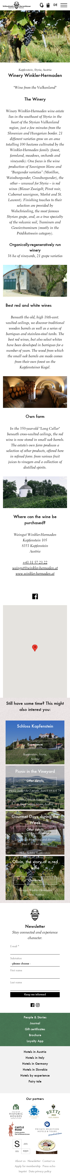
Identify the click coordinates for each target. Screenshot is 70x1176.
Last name (16, 982)
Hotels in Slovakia (35, 1069)
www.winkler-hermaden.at (35, 574)
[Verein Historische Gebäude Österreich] (16, 1113)
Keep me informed (35, 994)
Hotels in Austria (35, 1052)
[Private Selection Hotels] (48, 1130)
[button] (35, 648)
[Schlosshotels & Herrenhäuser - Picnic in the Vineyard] (35, 808)
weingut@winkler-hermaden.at (35, 568)
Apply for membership (28, 1166)
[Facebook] (35, 598)
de (55, 5)
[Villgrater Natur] (46, 1148)
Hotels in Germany (35, 1063)
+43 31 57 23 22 (35, 563)
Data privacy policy (40, 1171)
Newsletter (34, 1161)
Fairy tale (35, 1081)
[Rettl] (53, 1113)
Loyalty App (35, 1041)
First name (16, 970)
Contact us (48, 1161)
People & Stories (35, 1017)
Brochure (35, 1035)
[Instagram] (38, 1005)
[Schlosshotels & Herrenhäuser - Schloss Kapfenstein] (35, 763)
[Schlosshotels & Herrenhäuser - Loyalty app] (41, 5)
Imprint (23, 1171)
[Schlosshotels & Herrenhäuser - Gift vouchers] (48, 5)
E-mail (13, 946)
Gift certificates (35, 1029)
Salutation (16, 958)
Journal (35, 1023)
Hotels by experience (35, 1075)
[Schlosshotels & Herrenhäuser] (17, 5)
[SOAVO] (21, 1148)
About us (20, 1161)
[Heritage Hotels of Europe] (34, 1113)
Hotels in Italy (35, 1058)
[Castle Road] (18, 1130)
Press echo (49, 1166)
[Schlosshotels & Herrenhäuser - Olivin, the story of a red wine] (35, 899)
